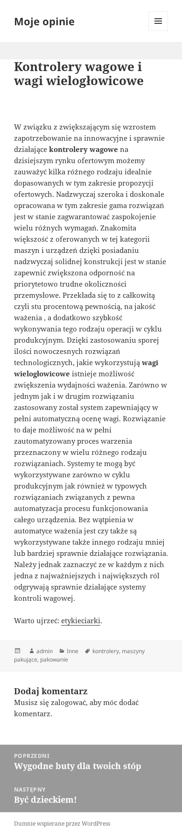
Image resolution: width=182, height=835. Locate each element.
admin (44, 651)
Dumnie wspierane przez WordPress (62, 824)
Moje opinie (44, 21)
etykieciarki (80, 620)
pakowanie (54, 659)
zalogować (68, 702)
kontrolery (105, 651)
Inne (72, 651)
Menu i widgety (158, 30)
